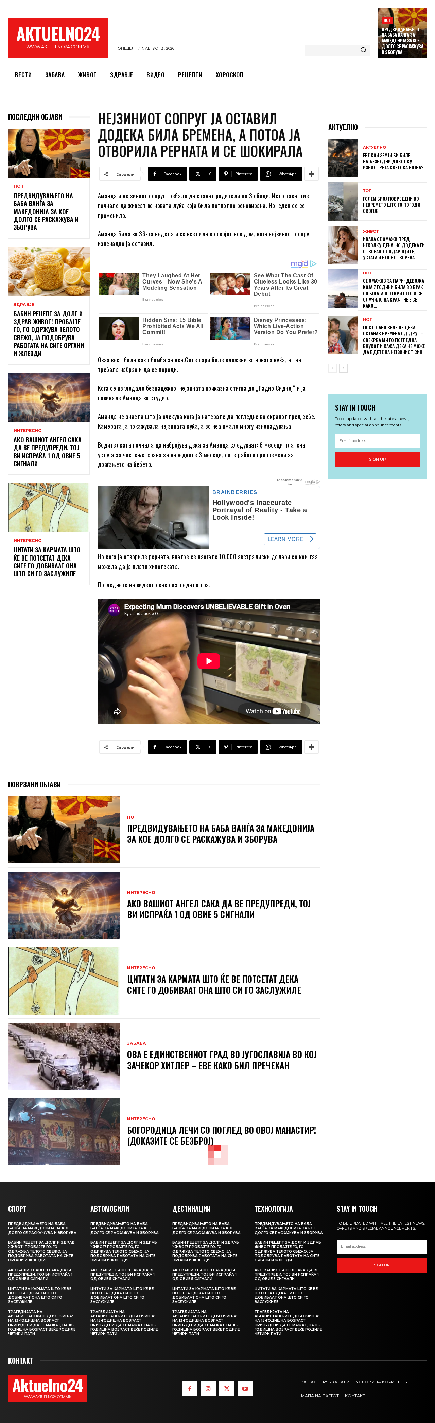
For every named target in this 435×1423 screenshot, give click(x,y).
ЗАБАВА (136, 1043)
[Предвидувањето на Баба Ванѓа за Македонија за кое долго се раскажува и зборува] (49, 153)
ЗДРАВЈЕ (24, 305)
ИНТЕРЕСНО (28, 430)
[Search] (363, 50)
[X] (226, 1388)
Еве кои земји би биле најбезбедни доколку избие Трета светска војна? (393, 161)
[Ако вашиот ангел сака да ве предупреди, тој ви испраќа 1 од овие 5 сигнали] (49, 397)
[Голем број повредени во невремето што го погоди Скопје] (343, 201)
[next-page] (343, 368)
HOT (387, 20)
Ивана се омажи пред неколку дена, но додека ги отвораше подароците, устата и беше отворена (394, 248)
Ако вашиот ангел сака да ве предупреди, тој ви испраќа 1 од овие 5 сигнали (48, 451)
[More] (311, 174)
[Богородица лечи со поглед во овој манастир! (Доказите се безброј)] (64, 1131)
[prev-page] (332, 368)
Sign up (377, 459)
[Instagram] (208, 1388)
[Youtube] (245, 1388)
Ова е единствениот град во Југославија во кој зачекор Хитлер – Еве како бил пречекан (221, 1060)
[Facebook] (189, 1388)
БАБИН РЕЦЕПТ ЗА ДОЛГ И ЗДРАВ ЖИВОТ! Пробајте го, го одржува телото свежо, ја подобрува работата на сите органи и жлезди (49, 333)
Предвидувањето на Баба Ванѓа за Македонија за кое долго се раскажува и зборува (402, 41)
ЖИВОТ (371, 231)
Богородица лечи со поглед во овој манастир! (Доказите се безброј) (221, 1135)
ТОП (367, 191)
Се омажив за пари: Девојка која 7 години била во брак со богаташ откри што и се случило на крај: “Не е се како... (393, 293)
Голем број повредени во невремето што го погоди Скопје (391, 204)
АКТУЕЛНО (374, 147)
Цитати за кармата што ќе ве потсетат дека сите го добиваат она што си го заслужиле (47, 561)
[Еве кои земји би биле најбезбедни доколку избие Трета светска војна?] (343, 158)
